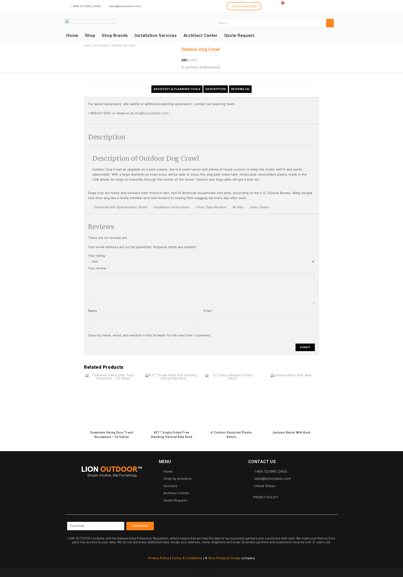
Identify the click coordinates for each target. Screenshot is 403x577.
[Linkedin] (333, 5)
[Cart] (281, 5)
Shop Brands (115, 35)
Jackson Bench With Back (291, 432)
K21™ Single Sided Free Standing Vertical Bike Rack (171, 435)
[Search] (330, 23)
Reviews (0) (240, 89)
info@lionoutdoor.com (151, 113)
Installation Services (156, 35)
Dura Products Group (224, 558)
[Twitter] (326, 5)
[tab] (176, 89)
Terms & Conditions (187, 558)
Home (72, 35)
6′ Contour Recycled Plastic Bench (231, 435)
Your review (98, 268)
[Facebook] (310, 5)
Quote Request (239, 35)
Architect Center (200, 35)
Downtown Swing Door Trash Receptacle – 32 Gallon (111, 435)
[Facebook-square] (252, 524)
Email (209, 311)
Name (94, 311)
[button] (244, 6)
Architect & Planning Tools (176, 89)
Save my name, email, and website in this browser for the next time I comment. (149, 335)
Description (215, 89)
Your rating (98, 255)
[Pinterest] (271, 524)
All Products (101, 45)
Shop (90, 35)
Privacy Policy (158, 558)
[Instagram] (318, 5)
